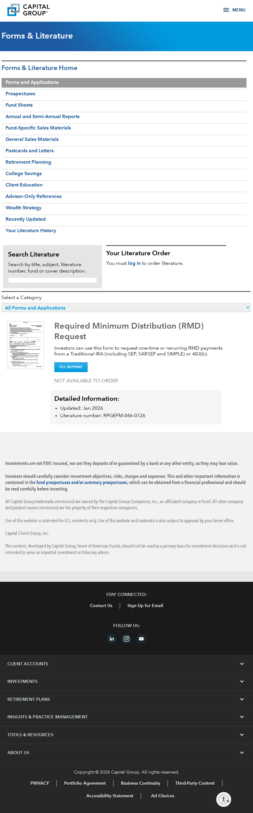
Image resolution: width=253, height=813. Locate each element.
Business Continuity (140, 783)
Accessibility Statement (109, 796)
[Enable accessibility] (223, 799)
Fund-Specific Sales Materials (38, 128)
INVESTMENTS (126, 681)
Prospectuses (20, 94)
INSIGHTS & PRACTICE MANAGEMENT (126, 717)
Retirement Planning (28, 162)
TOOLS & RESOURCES (126, 735)
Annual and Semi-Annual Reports (43, 116)
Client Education (24, 185)
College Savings (24, 173)
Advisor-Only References (33, 196)
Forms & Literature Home (39, 68)
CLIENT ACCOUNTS (126, 664)
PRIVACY (40, 783)
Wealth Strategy (23, 208)
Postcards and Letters (30, 151)
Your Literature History (31, 230)
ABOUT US (126, 753)
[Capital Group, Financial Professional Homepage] (37, 10)
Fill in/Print (71, 367)
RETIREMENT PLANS (126, 699)
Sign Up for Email (145, 606)
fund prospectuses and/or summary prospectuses (81, 482)
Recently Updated (26, 219)
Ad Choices (162, 796)
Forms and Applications (32, 82)
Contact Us (101, 606)
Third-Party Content (195, 783)
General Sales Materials (32, 139)
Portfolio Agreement (85, 783)
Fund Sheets (19, 105)
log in (134, 263)
